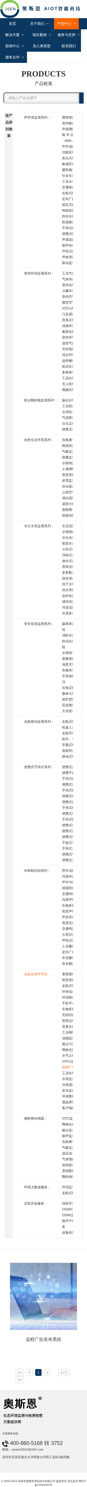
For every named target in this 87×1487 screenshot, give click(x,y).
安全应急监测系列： (39, 624)
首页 (12, 24)
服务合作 (13, 57)
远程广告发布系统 (43, 1339)
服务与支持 (67, 35)
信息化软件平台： (37, 974)
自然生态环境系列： (39, 440)
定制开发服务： (36, 1203)
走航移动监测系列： (39, 721)
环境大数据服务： (37, 1187)
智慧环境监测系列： (39, 273)
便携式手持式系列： (39, 767)
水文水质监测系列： (39, 526)
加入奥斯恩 (42, 46)
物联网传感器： (36, 1118)
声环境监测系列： (37, 117)
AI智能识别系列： (37, 870)
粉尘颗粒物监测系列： (41, 400)
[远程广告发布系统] (43, 1296)
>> (19, 1379)
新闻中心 (13, 46)
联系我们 (69, 46)
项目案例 (40, 35)
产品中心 (64, 24)
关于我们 (37, 24)
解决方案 (13, 35)
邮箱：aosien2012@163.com (23, 1449)
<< (19, 1372)
